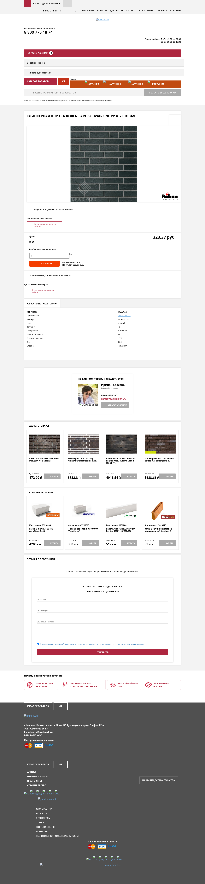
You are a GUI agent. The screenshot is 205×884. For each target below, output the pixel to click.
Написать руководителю (39, 72)
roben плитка (124, 315)
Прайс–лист (34, 780)
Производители (37, 776)
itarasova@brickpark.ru (113, 398)
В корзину (46, 263)
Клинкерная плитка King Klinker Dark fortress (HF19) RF (83, 459)
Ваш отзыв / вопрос (45, 621)
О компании (87, 10)
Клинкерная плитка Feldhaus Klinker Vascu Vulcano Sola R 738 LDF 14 (121, 460)
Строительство (36, 785)
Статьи (129, 10)
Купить (54, 476)
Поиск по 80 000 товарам (162, 92)
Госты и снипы (145, 10)
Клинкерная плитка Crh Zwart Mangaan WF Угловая (44, 459)
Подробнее (45, 450)
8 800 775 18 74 (52, 10)
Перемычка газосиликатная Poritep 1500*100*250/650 (120, 530)
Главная (27, 101)
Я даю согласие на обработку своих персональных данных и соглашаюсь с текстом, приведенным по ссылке (92, 644)
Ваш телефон (42, 610)
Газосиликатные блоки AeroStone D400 (41, 530)
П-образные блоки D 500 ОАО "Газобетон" (83, 530)
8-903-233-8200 (109, 395)
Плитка (36, 101)
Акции (31, 771)
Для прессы (116, 10)
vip (64, 81)
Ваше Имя (41, 599)
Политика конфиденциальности (57, 835)
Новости (102, 10)
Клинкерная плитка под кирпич (55, 101)
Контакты (175, 10)
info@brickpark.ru (42, 732)
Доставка (162, 10)
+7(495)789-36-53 (39, 728)
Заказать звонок (117, 405)
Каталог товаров (38, 706)
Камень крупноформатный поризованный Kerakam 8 (159, 530)
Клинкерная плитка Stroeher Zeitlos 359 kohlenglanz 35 (159, 459)
